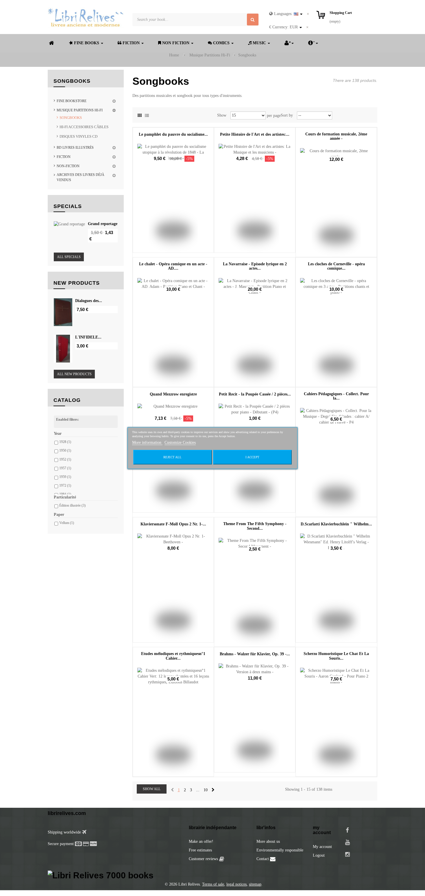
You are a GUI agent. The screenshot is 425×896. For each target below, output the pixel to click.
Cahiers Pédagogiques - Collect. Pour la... (336, 396)
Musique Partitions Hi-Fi (80, 110)
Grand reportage (102, 224)
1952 (65, 459)
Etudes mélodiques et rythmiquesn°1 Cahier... (173, 656)
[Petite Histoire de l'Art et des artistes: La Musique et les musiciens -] (255, 198)
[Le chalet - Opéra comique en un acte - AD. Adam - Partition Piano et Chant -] (173, 332)
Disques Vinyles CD (78, 136)
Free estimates (200, 850)
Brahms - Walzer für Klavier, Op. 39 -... (255, 654)
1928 (65, 442)
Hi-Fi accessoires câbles (84, 127)
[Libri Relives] (86, 17)
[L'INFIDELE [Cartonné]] (63, 349)
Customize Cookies (180, 442)
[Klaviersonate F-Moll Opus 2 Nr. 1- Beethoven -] (173, 587)
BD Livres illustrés (75, 148)
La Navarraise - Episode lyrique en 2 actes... (255, 266)
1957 (65, 468)
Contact (263, 859)
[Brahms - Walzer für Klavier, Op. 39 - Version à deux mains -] (255, 717)
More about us (268, 841)
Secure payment (61, 844)
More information (147, 442)
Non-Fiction (68, 166)
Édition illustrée (72, 505)
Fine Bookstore (71, 101)
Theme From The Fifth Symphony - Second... (255, 526)
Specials (67, 206)
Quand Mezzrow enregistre (173, 394)
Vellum (66, 523)
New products (76, 283)
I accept (252, 457)
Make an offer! (201, 841)
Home (174, 55)
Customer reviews (204, 859)
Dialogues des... (88, 301)
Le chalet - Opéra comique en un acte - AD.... (173, 266)
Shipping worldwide (65, 832)
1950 (65, 450)
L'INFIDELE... (88, 337)
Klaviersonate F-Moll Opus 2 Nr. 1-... (173, 524)
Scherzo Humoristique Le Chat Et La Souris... (336, 656)
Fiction (64, 157)
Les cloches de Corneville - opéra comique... (336, 266)
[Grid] (140, 114)
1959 (65, 477)
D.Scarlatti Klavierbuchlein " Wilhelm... (336, 524)
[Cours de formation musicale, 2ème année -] (336, 202)
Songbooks (71, 117)
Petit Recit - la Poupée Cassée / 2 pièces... (255, 394)
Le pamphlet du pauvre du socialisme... (173, 134)
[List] (147, 114)
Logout (319, 855)
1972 (65, 485)
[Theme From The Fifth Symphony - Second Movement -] (255, 592)
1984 (65, 494)
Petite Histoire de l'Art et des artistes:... (254, 134)
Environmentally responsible (279, 850)
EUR (283, 27)
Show (221, 115)
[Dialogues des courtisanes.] (63, 312)
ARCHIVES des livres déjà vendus (80, 177)
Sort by (287, 115)
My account (322, 847)
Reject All (172, 457)
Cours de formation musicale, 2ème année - (336, 136)
